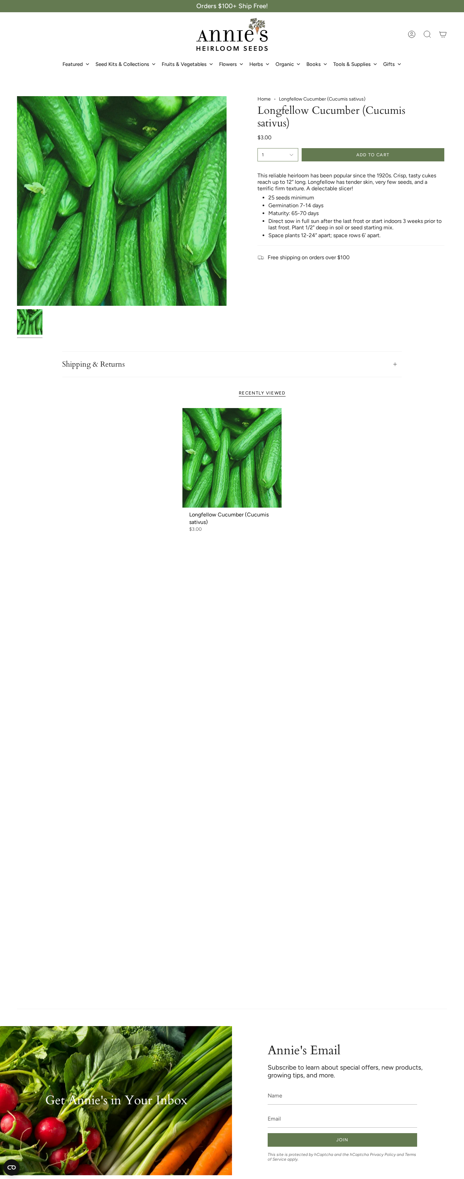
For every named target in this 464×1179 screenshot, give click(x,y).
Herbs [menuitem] (256, 64)
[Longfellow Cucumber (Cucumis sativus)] (232, 458)
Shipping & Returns (93, 364)
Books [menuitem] (313, 64)
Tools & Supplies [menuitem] (352, 64)
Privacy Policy (383, 1154)
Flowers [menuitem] (228, 64)
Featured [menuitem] (73, 64)
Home (264, 99)
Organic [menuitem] (284, 64)
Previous (17, 201)
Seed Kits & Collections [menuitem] (122, 64)
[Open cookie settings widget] (11, 1167)
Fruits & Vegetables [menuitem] (184, 64)
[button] (427, 34)
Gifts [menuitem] (389, 64)
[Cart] (443, 34)
